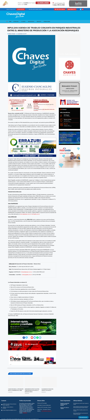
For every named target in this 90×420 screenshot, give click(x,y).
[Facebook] (78, 9)
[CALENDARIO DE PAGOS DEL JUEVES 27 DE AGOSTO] (49, 406)
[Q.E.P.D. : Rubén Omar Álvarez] (69, 45)
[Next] (27, 9)
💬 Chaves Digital (83, 417)
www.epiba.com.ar (35, 238)
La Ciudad (23, 21)
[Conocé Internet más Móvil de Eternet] (69, 118)
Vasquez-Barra (47, 21)
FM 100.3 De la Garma (60, 9)
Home (10, 21)
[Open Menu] (7, 21)
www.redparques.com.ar (25, 238)
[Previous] (26, 9)
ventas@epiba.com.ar (27, 299)
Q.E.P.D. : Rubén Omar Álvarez (68, 54)
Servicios (39, 21)
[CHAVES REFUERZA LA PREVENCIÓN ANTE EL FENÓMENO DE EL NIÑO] (15, 406)
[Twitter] (80, 9)
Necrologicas (31, 21)
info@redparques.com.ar (26, 296)
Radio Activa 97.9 (72, 9)
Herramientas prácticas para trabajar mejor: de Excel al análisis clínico (32, 415)
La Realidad (15, 21)
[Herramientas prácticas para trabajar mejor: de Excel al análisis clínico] (32, 406)
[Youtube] (83, 9)
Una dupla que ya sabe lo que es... (35, 9)
